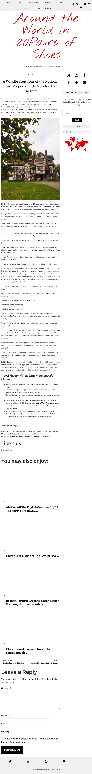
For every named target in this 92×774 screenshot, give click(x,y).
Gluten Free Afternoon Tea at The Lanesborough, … (28, 650)
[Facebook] (46, 761)
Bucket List (24, 8)
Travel (60, 3)
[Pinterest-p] (68, 82)
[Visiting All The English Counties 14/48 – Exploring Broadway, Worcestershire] (33, 502)
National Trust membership (34, 400)
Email (4, 723)
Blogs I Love (33, 3)
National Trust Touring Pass (45, 403)
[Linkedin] (85, 4)
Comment (7, 688)
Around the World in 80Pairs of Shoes (46, 36)
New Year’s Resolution (42, 8)
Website (5, 731)
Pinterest (37, 436)
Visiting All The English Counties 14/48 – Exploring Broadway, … (32, 508)
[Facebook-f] (81, 4)
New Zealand (48, 3)
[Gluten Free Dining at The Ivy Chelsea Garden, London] (33, 550)
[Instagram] (77, 4)
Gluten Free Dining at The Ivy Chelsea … (32, 555)
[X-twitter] (73, 4)
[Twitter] (10, 761)
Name (5, 715)
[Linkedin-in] (82, 761)
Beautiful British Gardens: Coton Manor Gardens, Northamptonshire (32, 602)
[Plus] (76, 82)
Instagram (19, 436)
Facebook (27, 436)
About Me (20, 3)
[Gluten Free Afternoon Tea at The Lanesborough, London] (33, 644)
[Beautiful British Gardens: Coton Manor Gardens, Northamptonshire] (33, 595)
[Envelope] (81, 7)
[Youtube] (89, 4)
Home (9, 3)
